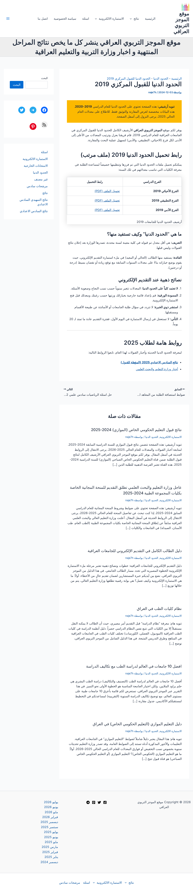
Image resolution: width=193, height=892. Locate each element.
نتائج (136, 18)
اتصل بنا (43, 18)
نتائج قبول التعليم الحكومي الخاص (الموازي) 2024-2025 (136, 429)
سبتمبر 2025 (49, 827)
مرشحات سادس (37, 186)
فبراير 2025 (50, 852)
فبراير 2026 (50, 817)
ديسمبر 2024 (49, 862)
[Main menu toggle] (8, 18)
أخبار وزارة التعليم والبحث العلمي (157, 369)
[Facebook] (105, 802)
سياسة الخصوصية (65, 18)
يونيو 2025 (51, 837)
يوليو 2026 (51, 802)
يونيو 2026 (51, 807)
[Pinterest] (93, 802)
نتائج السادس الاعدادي (34, 211)
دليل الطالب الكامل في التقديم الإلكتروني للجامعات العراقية (135, 550)
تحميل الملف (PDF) (107, 191)
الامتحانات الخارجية (36, 166)
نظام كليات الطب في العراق (159, 608)
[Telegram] (88, 802)
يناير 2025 (51, 857)
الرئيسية (150, 18)
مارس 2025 (50, 847)
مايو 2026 (51, 812)
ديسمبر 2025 (49, 822)
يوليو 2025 (51, 832)
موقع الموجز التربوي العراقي (181, 22)
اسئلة (85, 18)
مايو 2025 (51, 842)
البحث (44, 78)
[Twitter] (99, 802)
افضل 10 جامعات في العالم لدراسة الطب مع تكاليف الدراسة (134, 666)
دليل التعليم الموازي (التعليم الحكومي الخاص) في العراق (137, 724)
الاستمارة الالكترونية (111, 18)
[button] (132, 18)
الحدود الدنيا (160, 78)
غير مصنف (41, 179)
